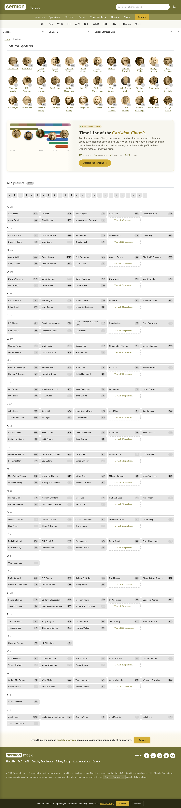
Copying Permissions (42, 761)
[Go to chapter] (177, 31)
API (27, 761)
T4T (105, 24)
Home (7, 39)
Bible (81, 17)
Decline (137, 803)
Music (138, 24)
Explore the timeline (93, 163)
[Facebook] (146, 755)
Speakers (54, 17)
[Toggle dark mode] (174, 7)
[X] (153, 755)
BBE (86, 24)
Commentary (98, 17)
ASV (77, 24)
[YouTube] (172, 755)
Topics (69, 17)
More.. (128, 17)
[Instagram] (159, 755)
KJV (51, 24)
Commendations (81, 761)
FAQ (20, 761)
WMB (96, 24)
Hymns (127, 24)
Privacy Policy (63, 761)
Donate (142, 17)
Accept (122, 803)
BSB (42, 24)
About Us (10, 761)
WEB (60, 24)
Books (115, 17)
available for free (66, 740)
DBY (113, 24)
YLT (69, 24)
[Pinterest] (166, 755)
